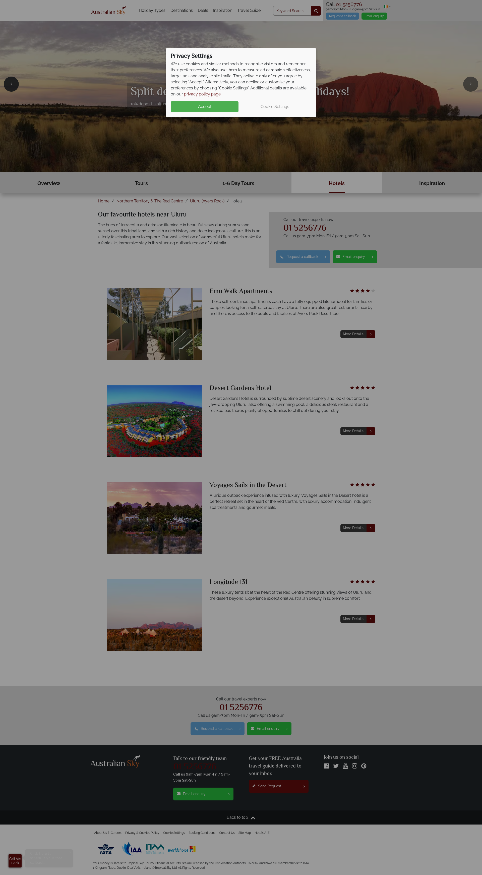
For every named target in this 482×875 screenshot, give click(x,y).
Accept (204, 106)
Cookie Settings (275, 106)
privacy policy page (202, 94)
